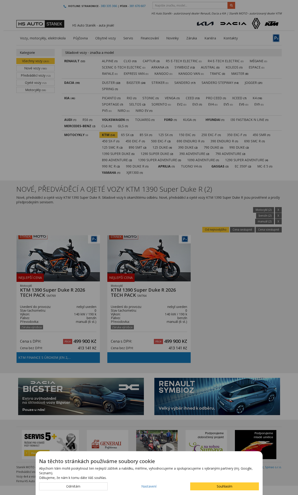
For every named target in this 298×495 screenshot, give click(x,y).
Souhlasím (224, 486)
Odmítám (73, 486)
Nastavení (148, 486)
